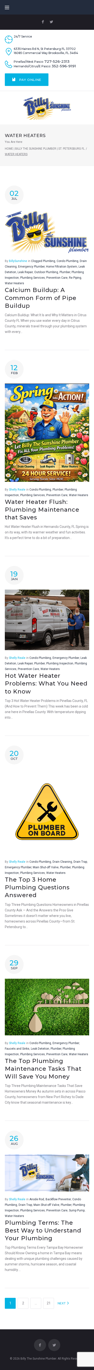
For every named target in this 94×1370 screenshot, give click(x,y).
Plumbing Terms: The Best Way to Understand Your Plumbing (43, 1230)
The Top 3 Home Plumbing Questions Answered (37, 887)
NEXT (62, 1303)
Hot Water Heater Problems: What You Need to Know (46, 683)
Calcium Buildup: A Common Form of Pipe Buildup (40, 297)
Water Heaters (14, 283)
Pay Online (29, 80)
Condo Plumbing (67, 261)
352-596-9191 (64, 66)
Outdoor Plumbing (46, 272)
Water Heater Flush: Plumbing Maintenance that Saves (42, 509)
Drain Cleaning (62, 861)
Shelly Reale (17, 489)
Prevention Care (56, 277)
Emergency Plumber (31, 266)
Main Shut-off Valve (46, 867)
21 (49, 1303)
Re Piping (75, 277)
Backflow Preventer (58, 1199)
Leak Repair (25, 272)
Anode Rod (36, 1199)
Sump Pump (77, 1210)
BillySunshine (18, 261)
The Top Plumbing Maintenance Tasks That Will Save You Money (43, 1068)
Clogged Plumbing (43, 261)
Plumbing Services (32, 277)
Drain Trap (80, 861)
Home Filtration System (61, 266)
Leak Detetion (40, 1048)
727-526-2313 (56, 61)
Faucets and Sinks (17, 1048)
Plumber (65, 272)
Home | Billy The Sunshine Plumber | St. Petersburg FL (45, 148)
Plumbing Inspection (59, 663)
